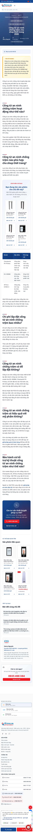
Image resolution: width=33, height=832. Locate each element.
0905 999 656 (27, 781)
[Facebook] (2, 733)
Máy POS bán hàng (6, 742)
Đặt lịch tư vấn (16, 679)
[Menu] (14, 5)
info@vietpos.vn (7, 804)
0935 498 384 (12, 521)
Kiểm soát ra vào (5, 747)
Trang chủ (13, 15)
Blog (19, 15)
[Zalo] (9, 733)
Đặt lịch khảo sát (11, 526)
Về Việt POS (4, 757)
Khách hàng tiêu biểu (6, 759)
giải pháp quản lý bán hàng (11, 442)
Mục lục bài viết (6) (11, 51)
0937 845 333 (27, 789)
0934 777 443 (27, 777)
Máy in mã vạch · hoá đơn (7, 744)
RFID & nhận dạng (5, 749)
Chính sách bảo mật (6, 771)
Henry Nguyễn (6, 39)
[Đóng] (30, 812)
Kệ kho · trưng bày (6, 751)
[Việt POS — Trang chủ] (6, 5)
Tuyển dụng (4, 764)
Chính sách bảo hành (6, 768)
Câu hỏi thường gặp (6, 766)
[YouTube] (6, 733)
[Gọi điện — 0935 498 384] (30, 807)
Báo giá (26, 829)
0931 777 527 (27, 785)
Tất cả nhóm (4, 740)
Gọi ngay (9, 829)
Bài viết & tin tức (5, 762)
